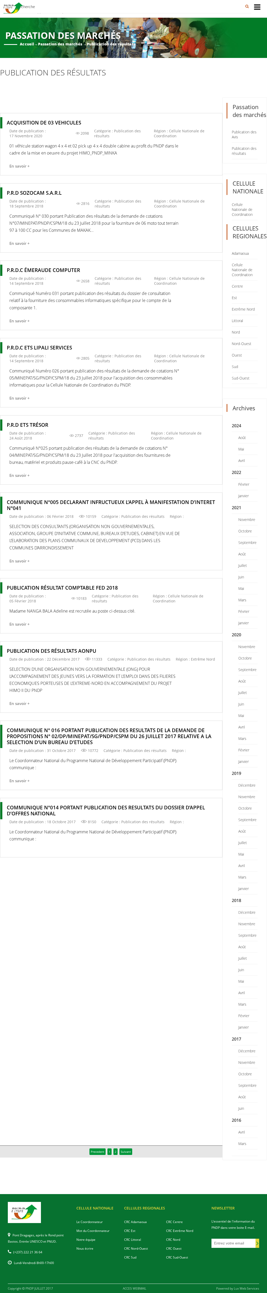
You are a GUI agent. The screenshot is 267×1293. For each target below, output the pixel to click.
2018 (236, 900)
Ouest (237, 355)
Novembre (246, 519)
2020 (236, 635)
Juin (241, 576)
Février (243, 484)
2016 (236, 1120)
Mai (241, 449)
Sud (235, 366)
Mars (242, 599)
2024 (236, 426)
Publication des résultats (244, 151)
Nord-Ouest (241, 343)
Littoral (237, 320)
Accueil (27, 43)
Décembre (247, 785)
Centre (237, 286)
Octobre (245, 531)
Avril (241, 460)
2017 (236, 1039)
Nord (236, 332)
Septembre (247, 542)
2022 (236, 472)
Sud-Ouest (241, 378)
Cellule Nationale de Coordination (242, 209)
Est (234, 297)
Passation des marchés (60, 43)
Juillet (242, 565)
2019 (236, 773)
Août (242, 437)
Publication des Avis (244, 134)
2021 (236, 508)
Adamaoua (240, 253)
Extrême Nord (243, 309)
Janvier (243, 495)
